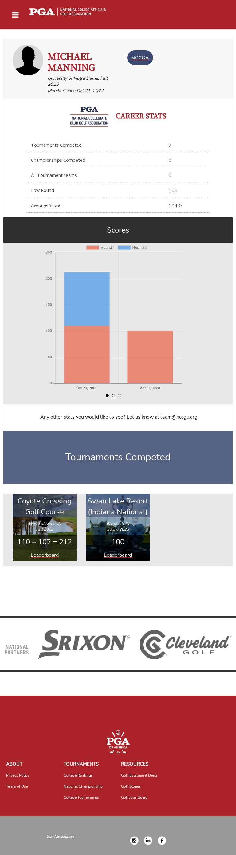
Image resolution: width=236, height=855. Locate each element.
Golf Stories (131, 786)
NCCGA (140, 57)
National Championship (83, 786)
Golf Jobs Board (134, 797)
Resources (134, 764)
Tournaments (81, 764)
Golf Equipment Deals (139, 775)
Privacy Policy (18, 775)
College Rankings (78, 775)
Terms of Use (17, 786)
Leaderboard (45, 555)
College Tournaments (81, 797)
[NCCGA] (118, 741)
